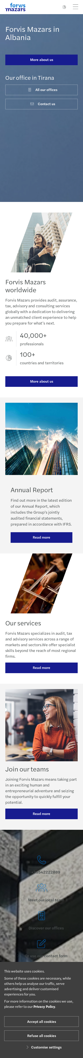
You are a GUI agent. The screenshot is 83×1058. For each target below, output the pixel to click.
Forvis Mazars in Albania (32, 32)
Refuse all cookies (41, 1035)
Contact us (46, 103)
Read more (41, 537)
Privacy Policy (44, 1006)
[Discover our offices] (41, 921)
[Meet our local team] (41, 892)
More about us (41, 59)
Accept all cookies (41, 1021)
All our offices (46, 89)
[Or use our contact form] (41, 948)
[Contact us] (41, 865)
